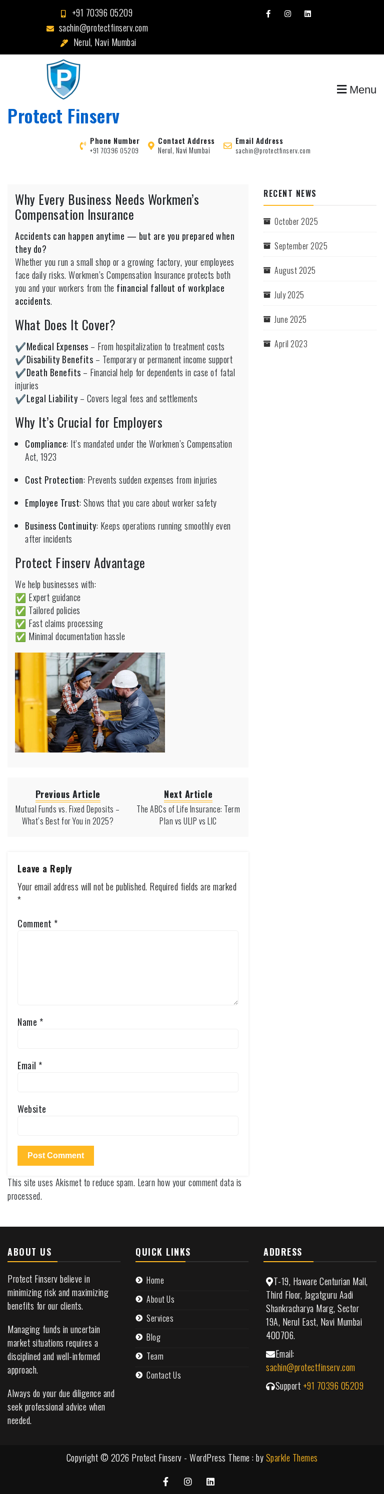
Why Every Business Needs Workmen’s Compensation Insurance (107, 206)
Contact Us (163, 1375)
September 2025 (301, 246)
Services (160, 1318)
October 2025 (296, 221)
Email (30, 1065)
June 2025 (290, 319)
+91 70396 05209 (102, 12)
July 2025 (289, 295)
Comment (38, 923)
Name (30, 1021)
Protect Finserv (64, 115)
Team (155, 1356)
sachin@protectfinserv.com (103, 27)
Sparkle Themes (292, 1457)
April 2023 (291, 344)
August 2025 (295, 270)
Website (32, 1108)
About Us (160, 1299)
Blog (153, 1337)
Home (155, 1280)
